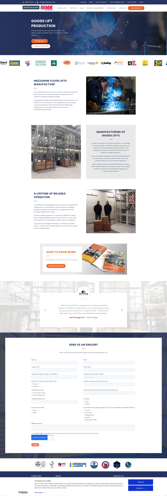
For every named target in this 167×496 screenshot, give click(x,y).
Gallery (84, 2)
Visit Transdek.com (117, 2)
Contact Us (119, 476)
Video (141, 2)
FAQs (82, 8)
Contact (122, 8)
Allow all (141, 482)
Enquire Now (136, 8)
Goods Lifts (62, 8)
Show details (39, 492)
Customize (139, 488)
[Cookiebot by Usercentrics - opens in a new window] (23, 492)
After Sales (111, 8)
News (91, 2)
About (58, 476)
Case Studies (131, 2)
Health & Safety (101, 2)
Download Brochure (41, 46)
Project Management (95, 8)
